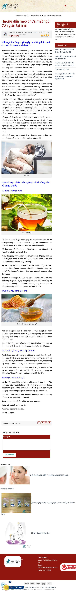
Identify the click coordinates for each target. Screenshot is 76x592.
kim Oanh (13, 32)
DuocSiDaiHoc (31, 587)
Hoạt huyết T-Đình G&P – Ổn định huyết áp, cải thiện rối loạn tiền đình (65, 76)
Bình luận (6, 437)
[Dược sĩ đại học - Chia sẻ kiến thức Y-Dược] (10, 6)
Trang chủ (18, 16)
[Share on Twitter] (12, 36)
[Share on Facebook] (10, 36)
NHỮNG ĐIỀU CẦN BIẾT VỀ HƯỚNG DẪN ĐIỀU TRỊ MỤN (64, 64)
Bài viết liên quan (5, 464)
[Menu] (71, 6)
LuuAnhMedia (51, 587)
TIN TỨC (26, 16)
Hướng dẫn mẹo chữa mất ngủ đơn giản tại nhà (65, 57)
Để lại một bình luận (11, 432)
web (43, 587)
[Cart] (65, 6)
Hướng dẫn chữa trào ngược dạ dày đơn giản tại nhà (64, 51)
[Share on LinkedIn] (18, 36)
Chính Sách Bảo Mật (62, 70)
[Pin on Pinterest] (15, 36)
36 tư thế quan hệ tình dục (40, 533)
